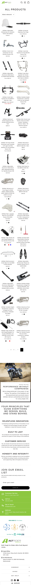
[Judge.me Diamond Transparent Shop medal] (7, 527)
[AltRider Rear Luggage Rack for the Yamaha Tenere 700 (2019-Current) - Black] (8, 222)
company (15, 567)
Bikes (15, 571)
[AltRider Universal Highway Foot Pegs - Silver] (24, 36)
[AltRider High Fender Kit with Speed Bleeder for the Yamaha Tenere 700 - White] (6, 244)
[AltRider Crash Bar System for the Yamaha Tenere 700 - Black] (22, 58)
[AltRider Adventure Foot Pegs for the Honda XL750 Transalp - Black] (24, 314)
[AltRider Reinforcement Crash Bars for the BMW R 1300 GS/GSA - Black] (8, 268)
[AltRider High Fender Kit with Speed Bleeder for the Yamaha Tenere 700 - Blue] (10, 244)
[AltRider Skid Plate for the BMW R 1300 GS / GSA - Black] (24, 173)
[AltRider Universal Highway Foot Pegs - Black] (22, 36)
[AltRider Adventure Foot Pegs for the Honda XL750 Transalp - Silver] (22, 314)
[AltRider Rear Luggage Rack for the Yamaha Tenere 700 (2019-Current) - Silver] (6, 222)
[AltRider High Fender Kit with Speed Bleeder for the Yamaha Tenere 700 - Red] (8, 244)
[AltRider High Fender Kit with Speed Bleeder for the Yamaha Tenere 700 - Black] (5, 244)
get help (15, 575)
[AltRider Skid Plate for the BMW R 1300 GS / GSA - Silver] (22, 173)
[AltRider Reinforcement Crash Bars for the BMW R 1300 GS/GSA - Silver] (6, 268)
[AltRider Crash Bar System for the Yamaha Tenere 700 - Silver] (24, 58)
